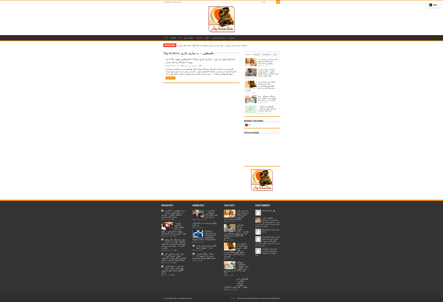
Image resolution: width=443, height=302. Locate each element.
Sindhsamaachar (253, 298)
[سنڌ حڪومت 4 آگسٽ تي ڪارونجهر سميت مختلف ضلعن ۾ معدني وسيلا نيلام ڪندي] (162, 211)
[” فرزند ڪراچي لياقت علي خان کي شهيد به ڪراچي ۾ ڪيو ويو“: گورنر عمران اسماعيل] (167, 226)
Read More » (170, 78)
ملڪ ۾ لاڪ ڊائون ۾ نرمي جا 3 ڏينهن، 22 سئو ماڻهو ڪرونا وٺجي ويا (204, 256)
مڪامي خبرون (188, 38)
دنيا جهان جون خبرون (218, 38)
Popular (256, 54)
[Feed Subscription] (238, 53)
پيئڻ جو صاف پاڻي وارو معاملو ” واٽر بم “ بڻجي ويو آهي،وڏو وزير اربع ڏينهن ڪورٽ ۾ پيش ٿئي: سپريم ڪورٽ (173, 243)
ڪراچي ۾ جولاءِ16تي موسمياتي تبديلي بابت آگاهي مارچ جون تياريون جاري (173, 269)
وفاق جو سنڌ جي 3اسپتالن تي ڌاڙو (205, 224)
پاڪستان (173, 38)
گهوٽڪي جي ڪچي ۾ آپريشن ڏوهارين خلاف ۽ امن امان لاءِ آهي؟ (267, 109)
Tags (275, 54)
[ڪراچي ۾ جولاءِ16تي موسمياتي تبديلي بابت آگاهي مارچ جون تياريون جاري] (162, 266)
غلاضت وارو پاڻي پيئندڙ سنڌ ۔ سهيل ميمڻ (206, 246)
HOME (166, 37)
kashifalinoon (275, 298)
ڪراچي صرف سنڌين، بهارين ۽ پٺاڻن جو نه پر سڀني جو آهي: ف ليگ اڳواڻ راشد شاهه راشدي (268, 72)
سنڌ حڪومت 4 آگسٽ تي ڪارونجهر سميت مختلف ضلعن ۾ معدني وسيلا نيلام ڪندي (173, 213)
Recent (248, 54)
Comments (266, 54)
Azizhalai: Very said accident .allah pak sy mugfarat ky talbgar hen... (266, 252)
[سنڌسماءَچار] (221, 19)
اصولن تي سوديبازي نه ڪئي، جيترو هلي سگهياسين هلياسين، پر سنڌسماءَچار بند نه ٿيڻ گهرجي (213, 45)
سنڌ (180, 38)
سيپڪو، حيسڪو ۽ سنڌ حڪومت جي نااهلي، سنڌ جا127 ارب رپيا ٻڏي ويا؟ (267, 98)
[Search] (278, 2)
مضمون (231, 38)
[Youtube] (264, 2)
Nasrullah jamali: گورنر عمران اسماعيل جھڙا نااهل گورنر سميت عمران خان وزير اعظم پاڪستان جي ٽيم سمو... (267, 241)
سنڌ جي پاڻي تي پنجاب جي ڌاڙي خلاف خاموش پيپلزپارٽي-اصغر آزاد (268, 61)
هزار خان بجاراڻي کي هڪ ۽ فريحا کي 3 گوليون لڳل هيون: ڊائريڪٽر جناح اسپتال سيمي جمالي (173, 257)
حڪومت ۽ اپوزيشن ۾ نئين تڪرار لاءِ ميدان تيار (211, 213)
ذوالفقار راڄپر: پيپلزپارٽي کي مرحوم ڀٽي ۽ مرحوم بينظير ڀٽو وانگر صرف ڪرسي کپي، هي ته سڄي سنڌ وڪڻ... (267, 222)
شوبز (206, 38)
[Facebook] (262, 2)
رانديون (199, 38)
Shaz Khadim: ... (269, 211)
